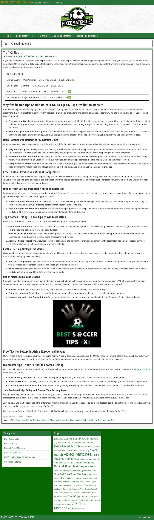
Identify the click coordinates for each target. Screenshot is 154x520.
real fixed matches (62, 482)
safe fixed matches (78, 482)
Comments (52, 56)
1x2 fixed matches (17, 420)
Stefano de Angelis (14, 56)
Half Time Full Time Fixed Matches (19, 457)
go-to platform (144, 369)
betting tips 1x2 (62, 420)
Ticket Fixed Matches (87, 35)
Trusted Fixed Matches (87, 500)
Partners (43, 35)
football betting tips (85, 462)
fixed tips (58, 463)
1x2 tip (29, 420)
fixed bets (57, 451)
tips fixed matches (85, 496)
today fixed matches (70, 500)
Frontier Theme (145, 517)
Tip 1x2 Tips (100, 420)
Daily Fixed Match (12, 439)
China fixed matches (78, 442)
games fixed (86, 471)
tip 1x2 (90, 420)
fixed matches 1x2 (78, 420)
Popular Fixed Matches (64, 478)
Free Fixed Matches (34, 56)
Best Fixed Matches (85, 438)
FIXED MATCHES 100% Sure (17, 2)
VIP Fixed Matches (12, 462)
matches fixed (92, 474)
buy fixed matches (62, 442)
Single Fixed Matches (62, 35)
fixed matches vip (81, 459)
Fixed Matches (10, 443)
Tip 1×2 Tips (11, 52)
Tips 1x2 (110, 420)
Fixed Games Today (81, 451)
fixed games (68, 450)
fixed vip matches (69, 463)
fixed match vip (94, 459)
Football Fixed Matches (14, 448)
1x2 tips (36, 420)
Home (8, 35)
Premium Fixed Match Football (86, 478)
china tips (89, 442)
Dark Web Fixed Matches (89, 446)
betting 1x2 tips (47, 420)
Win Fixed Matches (76, 508)
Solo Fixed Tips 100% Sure (73, 485)
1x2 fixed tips (59, 439)
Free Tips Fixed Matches (72, 471)
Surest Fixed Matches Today (73, 489)
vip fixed (68, 504)
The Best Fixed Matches (82, 493)
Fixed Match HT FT (25, 35)
